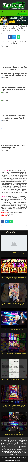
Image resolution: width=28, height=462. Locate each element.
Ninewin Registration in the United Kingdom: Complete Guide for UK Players (14, 304)
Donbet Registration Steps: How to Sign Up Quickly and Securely (14, 278)
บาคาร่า (11, 452)
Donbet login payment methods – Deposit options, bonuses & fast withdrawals (14, 380)
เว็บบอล (21, 440)
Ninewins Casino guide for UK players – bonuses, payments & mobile (14, 433)
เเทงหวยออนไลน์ (18, 452)
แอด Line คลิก (22, 13)
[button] (2, 13)
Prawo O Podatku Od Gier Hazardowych (14, 253)
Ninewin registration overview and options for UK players (14, 354)
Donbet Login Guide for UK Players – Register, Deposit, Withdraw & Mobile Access (14, 407)
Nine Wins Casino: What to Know (14, 329)
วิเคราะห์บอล (20, 34)
